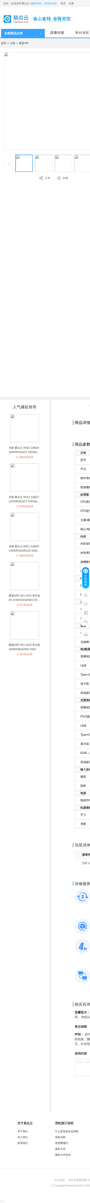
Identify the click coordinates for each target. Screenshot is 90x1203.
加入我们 (22, 1137)
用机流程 (60, 1137)
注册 (71, 3)
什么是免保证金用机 (67, 1131)
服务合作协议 (63, 1154)
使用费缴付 (61, 1143)
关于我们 (22, 1131)
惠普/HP (24, 43)
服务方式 (60, 1148)
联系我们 (22, 1143)
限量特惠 (57, 33)
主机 (12, 43)
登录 (63, 3)
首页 (3, 43)
